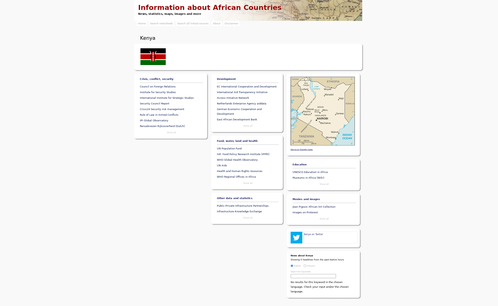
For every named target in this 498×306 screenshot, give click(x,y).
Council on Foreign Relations (158, 86)
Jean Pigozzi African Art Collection (314, 206)
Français (311, 266)
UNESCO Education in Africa (310, 172)
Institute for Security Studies (158, 92)
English (297, 266)
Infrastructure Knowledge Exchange (239, 211)
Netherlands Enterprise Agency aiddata (241, 103)
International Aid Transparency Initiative (242, 92)
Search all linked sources (193, 23)
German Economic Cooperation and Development (239, 111)
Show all (171, 132)
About (216, 23)
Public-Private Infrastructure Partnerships (243, 205)
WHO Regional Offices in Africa (236, 176)
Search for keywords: (301, 271)
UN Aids (222, 165)
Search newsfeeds (161, 23)
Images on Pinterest (305, 212)
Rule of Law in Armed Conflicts (159, 114)
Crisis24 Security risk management (162, 109)
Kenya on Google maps (302, 149)
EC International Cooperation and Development (247, 86)
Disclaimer (231, 23)
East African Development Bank (237, 119)
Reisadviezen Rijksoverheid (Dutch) (162, 126)
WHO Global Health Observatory (237, 159)
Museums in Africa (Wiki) (308, 177)
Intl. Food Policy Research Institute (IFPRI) (243, 154)
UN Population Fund (229, 148)
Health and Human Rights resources (239, 171)
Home (142, 23)
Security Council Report (154, 103)
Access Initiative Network (233, 97)
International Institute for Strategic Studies (167, 97)
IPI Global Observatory (154, 120)
